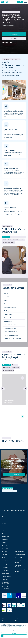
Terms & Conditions (5, 627)
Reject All (14, 633)
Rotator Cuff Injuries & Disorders (12, 338)
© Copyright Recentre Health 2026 (10, 618)
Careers (4, 542)
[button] (3, 259)
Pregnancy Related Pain (10, 307)
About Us (4, 523)
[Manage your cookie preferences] (2, 636)
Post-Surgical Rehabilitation (11, 335)
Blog (3, 533)
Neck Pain (6, 297)
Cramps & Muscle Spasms (11, 331)
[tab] (6, 237)
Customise (14, 630)
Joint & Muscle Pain (9, 321)
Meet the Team (5, 527)
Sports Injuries (8, 304)
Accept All (14, 636)
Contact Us (4, 545)
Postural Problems (9, 317)
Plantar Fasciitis (8, 314)
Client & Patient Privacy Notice (5, 583)
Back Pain (6, 293)
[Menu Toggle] (25, 2)
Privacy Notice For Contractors (5, 587)
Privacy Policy (5, 579)
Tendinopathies (8, 311)
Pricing (3, 530)
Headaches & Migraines (10, 328)
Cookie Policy (21, 626)
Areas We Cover (5, 536)
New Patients (5, 539)
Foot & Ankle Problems (10, 324)
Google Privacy (13, 627)
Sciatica (6, 300)
